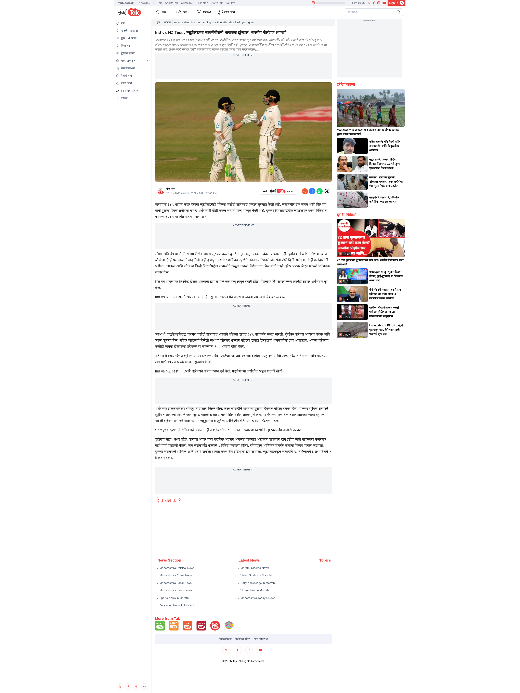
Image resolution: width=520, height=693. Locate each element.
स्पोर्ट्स (167, 22)
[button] (132, 23)
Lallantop (202, 2)
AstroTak (217, 2)
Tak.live (230, 2)
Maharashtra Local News (175, 582)
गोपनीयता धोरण (242, 639)
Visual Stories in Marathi (256, 575)
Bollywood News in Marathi (176, 605)
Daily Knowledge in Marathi (257, 582)
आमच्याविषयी (225, 639)
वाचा (185, 12)
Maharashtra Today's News (257, 597)
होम (164, 12)
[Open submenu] (147, 61)
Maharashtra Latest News (176, 590)
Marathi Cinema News (254, 567)
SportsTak (171, 2)
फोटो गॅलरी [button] (229, 12)
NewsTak (144, 2)
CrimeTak (187, 2)
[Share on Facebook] (312, 191)
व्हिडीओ (207, 12)
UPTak (157, 2)
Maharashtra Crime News (175, 575)
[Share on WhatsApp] (319, 191)
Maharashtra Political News (176, 567)
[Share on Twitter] (327, 191)
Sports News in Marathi (174, 597)
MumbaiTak (126, 2)
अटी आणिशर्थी (261, 639)
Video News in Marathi (254, 590)
